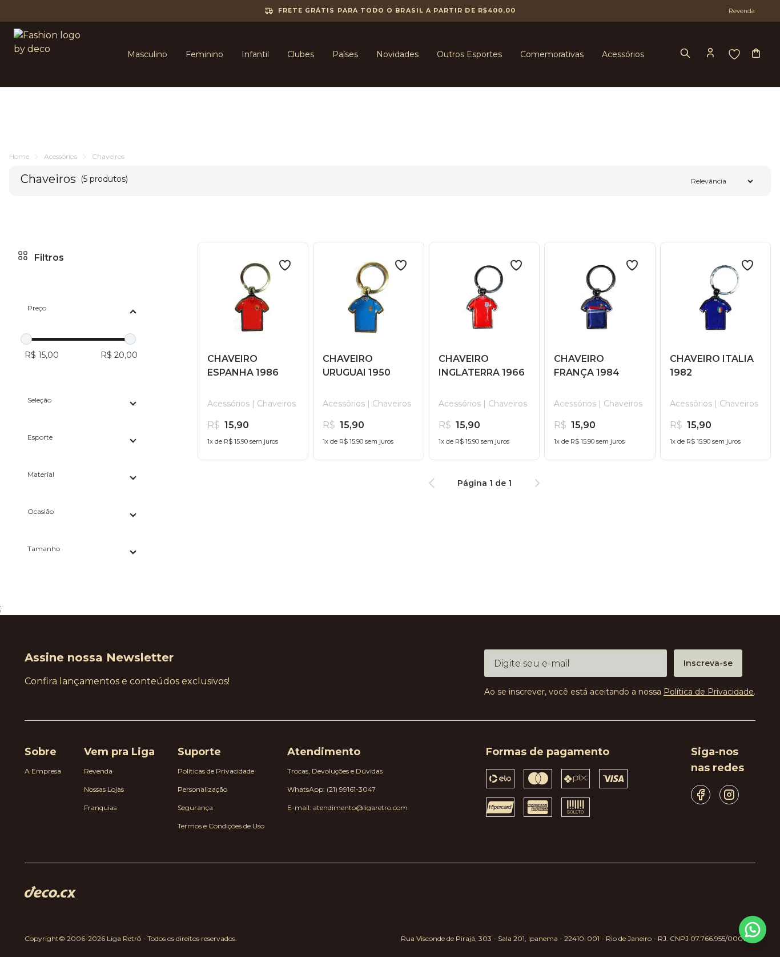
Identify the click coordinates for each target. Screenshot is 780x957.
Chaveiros (108, 156)
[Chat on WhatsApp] (752, 929)
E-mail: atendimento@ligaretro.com (347, 807)
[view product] (253, 297)
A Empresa (43, 771)
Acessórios (60, 156)
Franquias (100, 807)
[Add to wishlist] (285, 265)
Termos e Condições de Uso (221, 826)
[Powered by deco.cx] (50, 892)
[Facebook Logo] (700, 794)
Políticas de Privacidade (216, 771)
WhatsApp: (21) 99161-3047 (331, 789)
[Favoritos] (734, 54)
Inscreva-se (708, 663)
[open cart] (757, 54)
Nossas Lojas (104, 789)
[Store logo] (50, 54)
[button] (711, 54)
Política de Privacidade (709, 692)
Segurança (195, 807)
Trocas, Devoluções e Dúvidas (335, 771)
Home (19, 156)
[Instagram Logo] (729, 794)
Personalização (202, 789)
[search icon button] (686, 54)
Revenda (98, 771)
